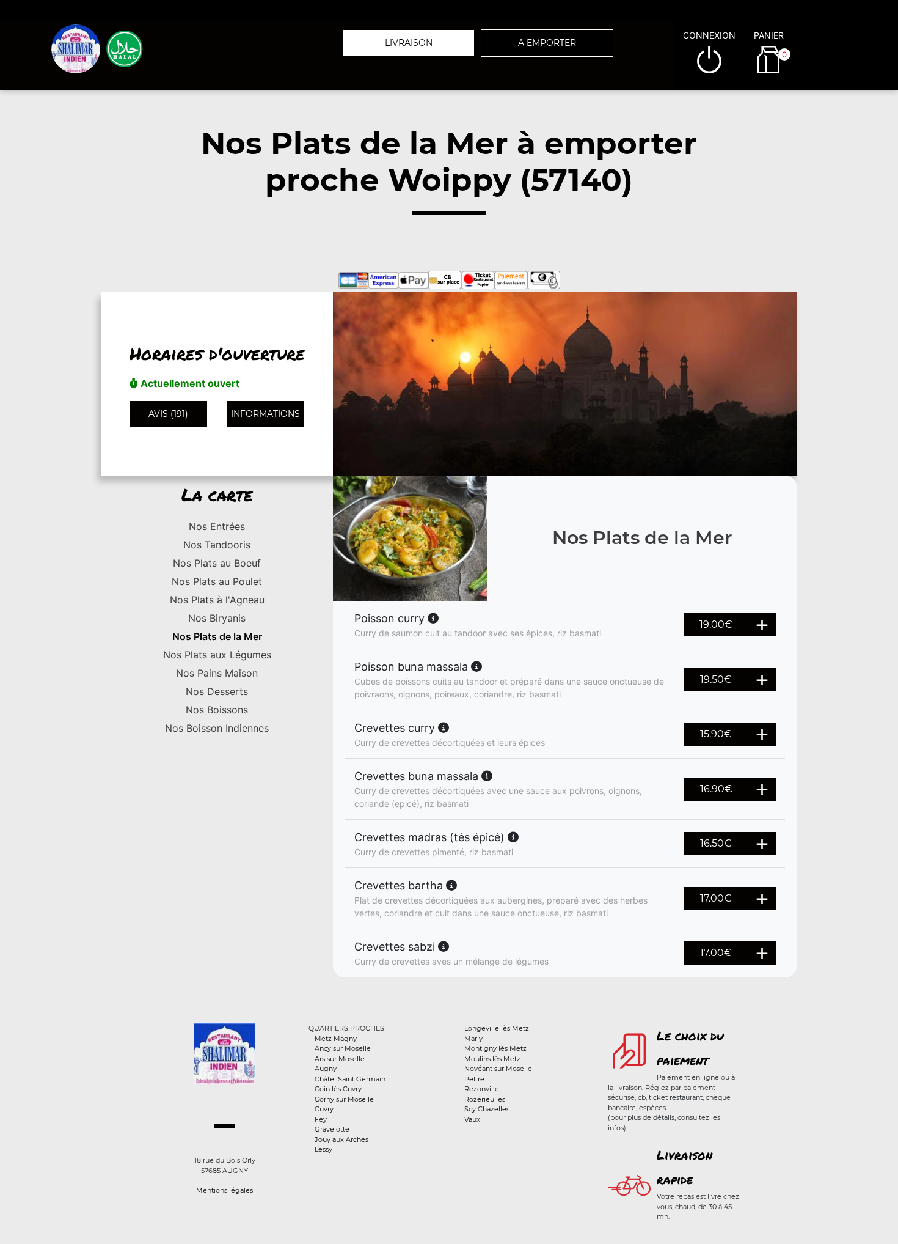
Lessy (323, 1149)
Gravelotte (332, 1129)
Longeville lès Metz (496, 1028)
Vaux (472, 1119)
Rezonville (481, 1088)
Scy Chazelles (486, 1109)
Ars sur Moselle (340, 1058)
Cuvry (324, 1109)
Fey (321, 1119)
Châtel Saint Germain (350, 1079)
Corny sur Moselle (344, 1099)
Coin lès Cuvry (338, 1088)
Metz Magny (336, 1038)
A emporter (547, 42)
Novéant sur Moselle (498, 1068)
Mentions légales (224, 1190)
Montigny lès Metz (495, 1048)
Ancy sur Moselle (343, 1048)
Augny (326, 1068)
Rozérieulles (484, 1099)
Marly (473, 1038)
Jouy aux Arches (341, 1139)
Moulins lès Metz (492, 1058)
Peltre (474, 1079)
